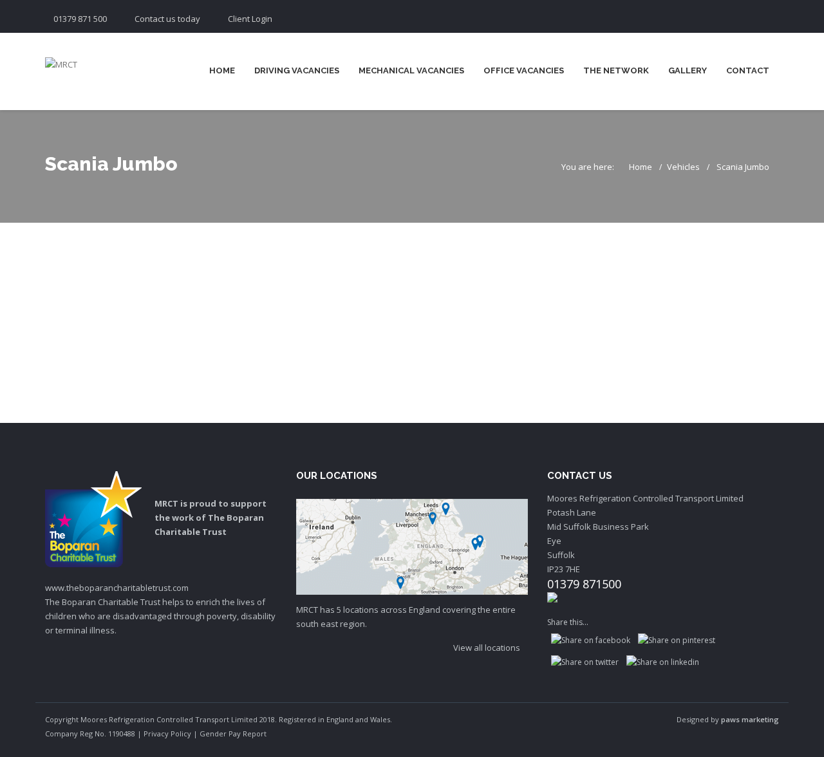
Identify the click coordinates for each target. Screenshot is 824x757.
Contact (747, 70)
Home (222, 70)
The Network (616, 70)
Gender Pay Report (233, 733)
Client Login (250, 18)
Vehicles (683, 167)
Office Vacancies (523, 70)
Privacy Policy (167, 733)
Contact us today (167, 18)
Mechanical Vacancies (411, 70)
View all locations (487, 647)
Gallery (687, 70)
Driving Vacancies (296, 70)
